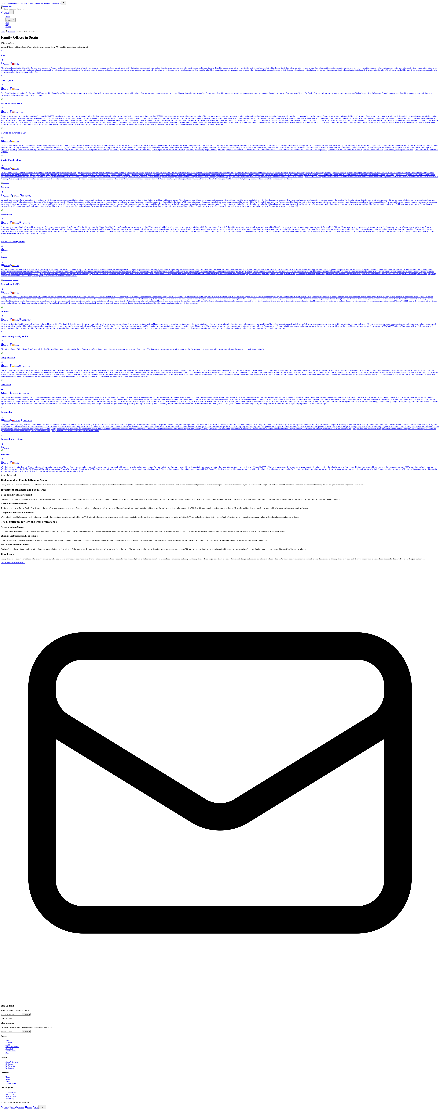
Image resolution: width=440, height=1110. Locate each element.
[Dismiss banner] (63, 3)
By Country (10, 1068)
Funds (8, 1045)
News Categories (12, 1062)
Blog (7, 25)
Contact (8, 1081)
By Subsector (10, 1066)
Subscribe (26, 1014)
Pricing (8, 27)
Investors (11, 32)
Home (8, 17)
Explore (8, 20)
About (8, 1079)
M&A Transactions (12, 1047)
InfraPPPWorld (11, 1092)
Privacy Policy (11, 1083)
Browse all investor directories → (13, 563)
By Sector (9, 1064)
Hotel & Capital (11, 1096)
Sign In (6, 13)
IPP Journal (10, 1094)
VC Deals (9, 1049)
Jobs (7, 23)
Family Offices (11, 1051)
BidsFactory (10, 1098)
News (8, 1040)
